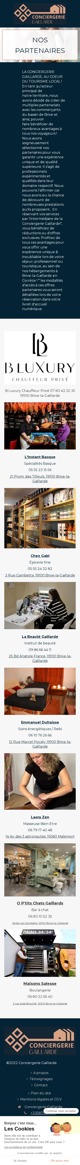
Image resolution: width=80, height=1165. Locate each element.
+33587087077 (44, 1113)
